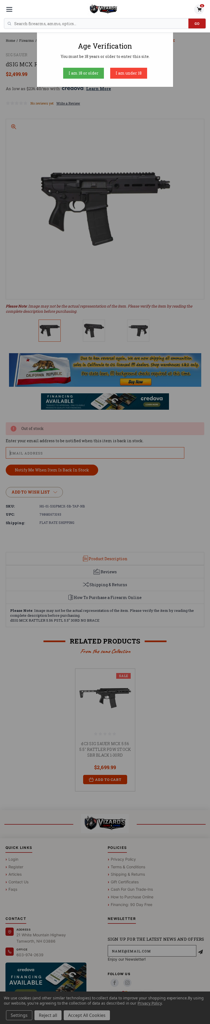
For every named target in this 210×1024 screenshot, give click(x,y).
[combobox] (101, 23)
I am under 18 (129, 73)
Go (197, 23)
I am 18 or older (83, 73)
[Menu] (9, 9)
